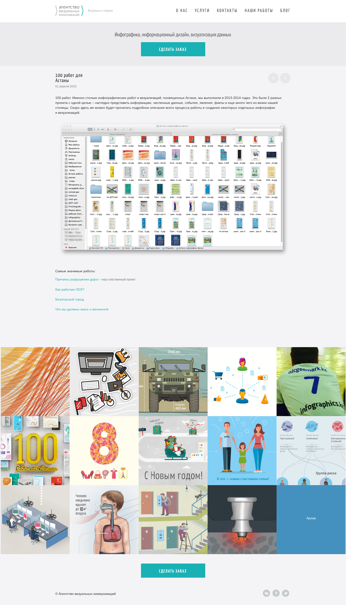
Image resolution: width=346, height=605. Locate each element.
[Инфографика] (69, 11)
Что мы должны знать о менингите (82, 309)
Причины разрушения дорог (77, 279)
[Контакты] (227, 10)
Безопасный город (69, 299)
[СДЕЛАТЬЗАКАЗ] (173, 49)
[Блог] (285, 10)
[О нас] (182, 10)
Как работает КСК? (69, 289)
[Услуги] (202, 10)
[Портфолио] (259, 10)
